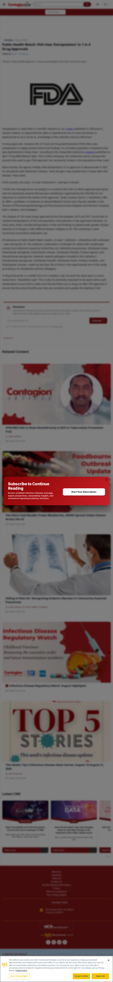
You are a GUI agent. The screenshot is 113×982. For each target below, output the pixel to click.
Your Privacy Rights (19, 976)
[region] (56, 969)
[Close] (109, 960)
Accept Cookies (81, 976)
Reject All (100, 976)
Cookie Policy (21, 970)
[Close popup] (106, 479)
